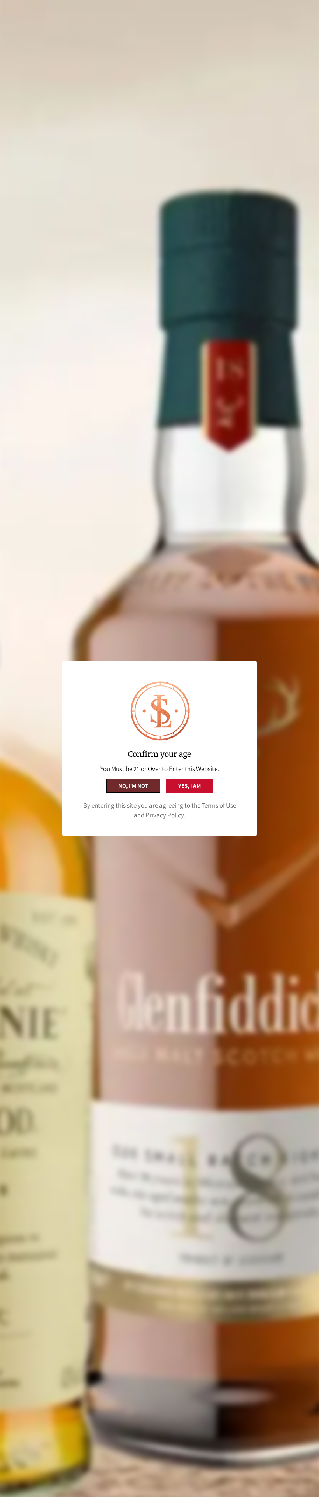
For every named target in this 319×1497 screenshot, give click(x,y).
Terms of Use (219, 805)
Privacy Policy (164, 815)
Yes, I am (189, 785)
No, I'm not (133, 785)
